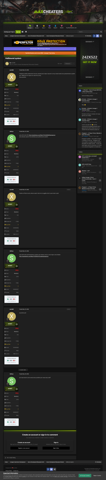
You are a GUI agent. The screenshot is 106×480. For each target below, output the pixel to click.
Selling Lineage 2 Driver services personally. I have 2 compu (89, 179)
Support (55, 27)
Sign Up (18, 31)
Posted (92, 93)
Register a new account (24, 448)
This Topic (95, 31)
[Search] (101, 31)
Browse (29, 27)
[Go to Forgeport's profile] (79, 134)
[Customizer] (22, 31)
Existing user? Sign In (9, 31)
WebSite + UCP (86, 170)
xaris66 (13, 62)
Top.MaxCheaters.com (71, 27)
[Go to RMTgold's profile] (79, 178)
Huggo (85, 122)
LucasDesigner (86, 102)
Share (60, 63)
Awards (61, 27)
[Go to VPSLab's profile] (79, 90)
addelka (84, 172)
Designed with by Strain (11, 467)
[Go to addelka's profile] (79, 171)
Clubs (49, 27)
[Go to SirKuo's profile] (11, 138)
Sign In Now (56, 448)
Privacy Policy (9, 470)
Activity (36, 27)
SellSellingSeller (85, 159)
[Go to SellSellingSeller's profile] (79, 157)
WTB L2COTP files (86, 164)
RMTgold (84, 182)
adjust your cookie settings (61, 476)
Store (43, 27)
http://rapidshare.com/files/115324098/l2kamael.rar (42, 135)
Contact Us (15, 470)
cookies (24, 476)
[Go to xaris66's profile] (7, 63)
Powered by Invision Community (92, 470)
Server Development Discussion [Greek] (28, 64)
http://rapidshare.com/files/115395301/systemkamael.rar (33, 256)
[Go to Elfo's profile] (79, 109)
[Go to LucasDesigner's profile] (79, 100)
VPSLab (85, 93)
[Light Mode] (26, 31)
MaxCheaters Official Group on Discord (40, 48)
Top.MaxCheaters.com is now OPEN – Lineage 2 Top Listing (40, 53)
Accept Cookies (85, 475)
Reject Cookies (97, 475)
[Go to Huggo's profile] (79, 120)
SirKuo (11, 131)
